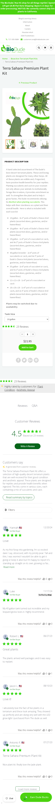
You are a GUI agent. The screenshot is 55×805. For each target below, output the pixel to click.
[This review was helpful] (44, 730)
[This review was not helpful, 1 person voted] (49, 673)
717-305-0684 (13, 39)
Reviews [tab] (23, 406)
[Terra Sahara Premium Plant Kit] (27, 114)
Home (5, 58)
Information (27, 22)
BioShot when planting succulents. (24, 202)
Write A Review (28, 446)
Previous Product (28, 82)
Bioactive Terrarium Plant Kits (24, 58)
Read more (9, 567)
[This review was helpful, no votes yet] (44, 578)
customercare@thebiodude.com (36, 39)
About (27, 25)
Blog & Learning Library (28, 18)
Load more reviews (27, 789)
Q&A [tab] (34, 405)
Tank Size (10, 314)
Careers (28, 29)
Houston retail (27, 32)
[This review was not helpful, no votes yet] (49, 578)
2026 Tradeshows (27, 35)
